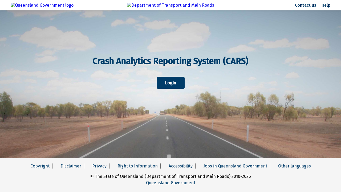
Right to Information (137, 166)
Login (170, 82)
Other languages (294, 166)
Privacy (99, 166)
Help (326, 5)
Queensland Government (170, 182)
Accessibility (181, 166)
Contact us (305, 5)
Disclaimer (70, 166)
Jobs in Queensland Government (235, 166)
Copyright (40, 166)
